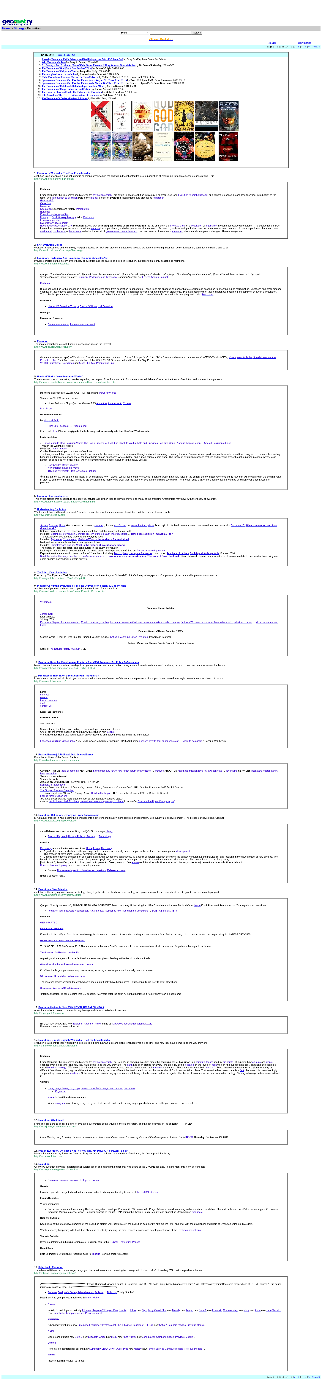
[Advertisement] (161, 9)
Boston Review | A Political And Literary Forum (65, 754)
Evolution (42, 341)
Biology (19, 28)
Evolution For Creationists (52, 496)
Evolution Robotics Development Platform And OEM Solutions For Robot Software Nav (88, 662)
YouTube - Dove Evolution (52, 572)
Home (6, 28)
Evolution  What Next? (51, 1120)
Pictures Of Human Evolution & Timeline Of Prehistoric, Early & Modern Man (81, 585)
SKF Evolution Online (49, 244)
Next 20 (316, 46)
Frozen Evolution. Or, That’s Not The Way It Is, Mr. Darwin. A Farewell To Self (82, 1150)
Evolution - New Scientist (52, 889)
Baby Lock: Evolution (50, 1267)
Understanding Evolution (51, 509)
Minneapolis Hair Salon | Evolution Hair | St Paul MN (68, 675)
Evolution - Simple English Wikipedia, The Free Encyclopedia (74, 1040)
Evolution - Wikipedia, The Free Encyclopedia (63, 173)
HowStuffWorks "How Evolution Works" (60, 376)
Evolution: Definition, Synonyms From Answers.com (68, 815)
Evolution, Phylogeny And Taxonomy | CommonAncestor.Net (72, 258)
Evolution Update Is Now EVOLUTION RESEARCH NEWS (71, 1007)
